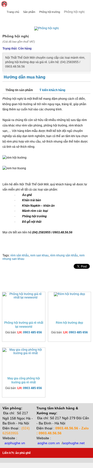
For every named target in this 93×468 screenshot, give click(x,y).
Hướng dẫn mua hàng (24, 77)
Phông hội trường (49, 11)
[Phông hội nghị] (46, 28)
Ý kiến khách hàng (52, 90)
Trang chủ (13, 11)
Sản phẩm (29, 11)
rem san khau (39, 255)
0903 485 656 (32, 332)
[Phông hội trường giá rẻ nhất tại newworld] (23, 295)
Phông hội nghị (14, 19)
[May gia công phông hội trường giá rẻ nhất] (23, 351)
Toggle (89, 4)
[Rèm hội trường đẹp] (69, 294)
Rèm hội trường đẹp (69, 322)
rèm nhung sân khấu (64, 255)
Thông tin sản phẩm (19, 90)
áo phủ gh (22, 453)
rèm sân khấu (19, 255)
